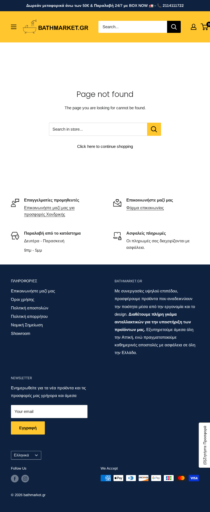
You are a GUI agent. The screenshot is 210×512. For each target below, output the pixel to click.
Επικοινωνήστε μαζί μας (33, 291)
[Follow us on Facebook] (15, 478)
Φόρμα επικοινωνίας (145, 207)
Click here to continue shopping (105, 146)
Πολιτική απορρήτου (29, 316)
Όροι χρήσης (22, 299)
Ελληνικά (21, 455)
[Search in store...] (154, 129)
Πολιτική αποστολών (29, 308)
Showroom (20, 333)
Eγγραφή (28, 427)
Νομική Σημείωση (27, 325)
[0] (204, 27)
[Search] (174, 27)
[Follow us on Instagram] (25, 478)
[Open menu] (13, 27)
